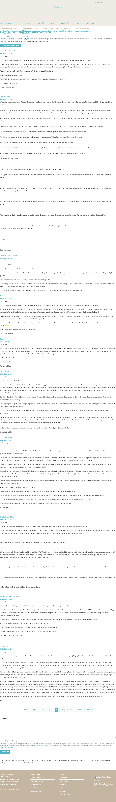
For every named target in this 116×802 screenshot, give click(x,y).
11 (71, 709)
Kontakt (62, 774)
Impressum (62, 791)
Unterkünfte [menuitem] (26, 34)
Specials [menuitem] (40, 23)
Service (97, 2)
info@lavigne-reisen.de (43, 745)
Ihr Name (3, 718)
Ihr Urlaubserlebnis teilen (10, 45)
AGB (61, 788)
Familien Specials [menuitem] (26, 28)
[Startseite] (58, 12)
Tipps (101, 2)
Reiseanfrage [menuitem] (66, 23)
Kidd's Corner (63, 781)
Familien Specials (35, 784)
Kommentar (4, 726)
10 (67, 709)
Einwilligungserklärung (9, 741)
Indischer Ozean (35, 774)
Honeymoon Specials (36, 781)
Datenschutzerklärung (7, 747)
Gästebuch (62, 784)
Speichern (5, 751)
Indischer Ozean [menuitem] (6, 23)
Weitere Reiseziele (35, 777)
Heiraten (33, 795)
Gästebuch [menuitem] (79, 23)
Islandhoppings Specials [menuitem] (50, 28)
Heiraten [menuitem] (53, 23)
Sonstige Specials (35, 791)
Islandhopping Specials (37, 788)
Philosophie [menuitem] (91, 23)
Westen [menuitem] (26, 39)
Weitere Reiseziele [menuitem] (23, 23)
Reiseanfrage (63, 777)
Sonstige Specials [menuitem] (75, 28)
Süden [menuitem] (25, 36)
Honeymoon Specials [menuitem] (2, 28)
